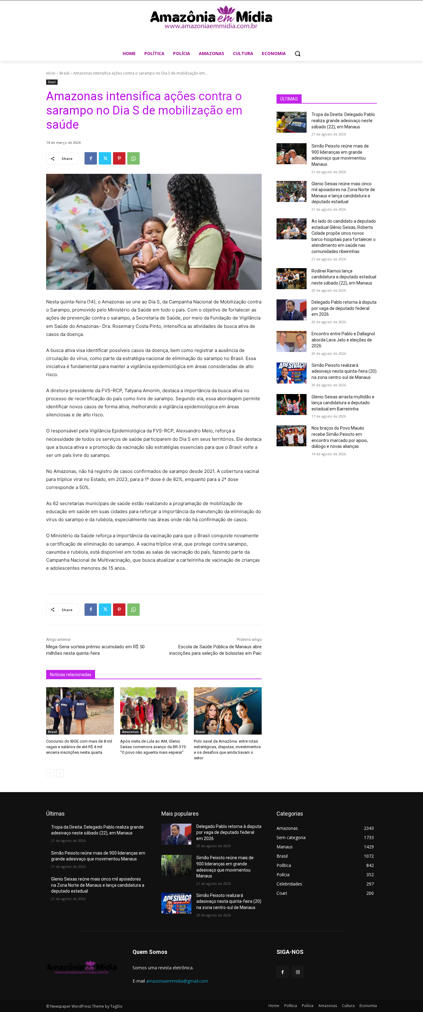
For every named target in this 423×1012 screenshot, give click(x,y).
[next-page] (60, 773)
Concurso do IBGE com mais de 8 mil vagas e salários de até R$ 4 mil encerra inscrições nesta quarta (79, 747)
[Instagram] (298, 972)
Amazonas (130, 732)
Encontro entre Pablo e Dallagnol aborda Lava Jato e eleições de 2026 (343, 339)
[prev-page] (50, 773)
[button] (297, 53)
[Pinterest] (119, 158)
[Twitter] (105, 158)
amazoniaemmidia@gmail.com (177, 981)
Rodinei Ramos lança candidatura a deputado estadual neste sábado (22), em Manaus (344, 276)
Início (50, 73)
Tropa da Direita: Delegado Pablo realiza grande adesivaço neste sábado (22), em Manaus (343, 120)
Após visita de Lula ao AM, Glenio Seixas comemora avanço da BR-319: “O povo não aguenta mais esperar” (153, 747)
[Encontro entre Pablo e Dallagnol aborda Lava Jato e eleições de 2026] (292, 341)
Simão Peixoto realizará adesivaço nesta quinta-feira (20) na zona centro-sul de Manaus (344, 371)
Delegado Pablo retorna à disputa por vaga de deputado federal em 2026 (344, 308)
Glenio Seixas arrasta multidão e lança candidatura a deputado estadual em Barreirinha (343, 402)
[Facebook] (91, 158)
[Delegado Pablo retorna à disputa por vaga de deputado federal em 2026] (292, 309)
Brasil (64, 73)
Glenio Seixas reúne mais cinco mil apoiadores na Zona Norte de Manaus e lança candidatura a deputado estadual (97, 885)
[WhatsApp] (133, 158)
